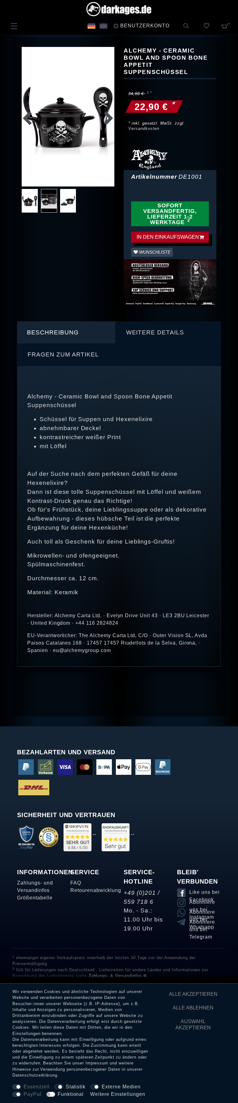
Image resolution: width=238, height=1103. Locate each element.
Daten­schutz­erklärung (34, 1075)
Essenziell (37, 1086)
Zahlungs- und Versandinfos (35, 886)
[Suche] (186, 26)
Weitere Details (155, 332)
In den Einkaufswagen (168, 237)
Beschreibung (53, 332)
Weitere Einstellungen (117, 1094)
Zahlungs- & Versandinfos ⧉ (118, 975)
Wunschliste (154, 252)
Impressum (97, 1063)
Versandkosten (143, 128)
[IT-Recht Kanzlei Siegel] (48, 836)
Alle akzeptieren (193, 994)
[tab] (66, 332)
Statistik (76, 1086)
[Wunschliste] (206, 26)
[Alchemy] (149, 159)
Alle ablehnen (193, 1007)
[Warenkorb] (225, 26)
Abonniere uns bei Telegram (202, 923)
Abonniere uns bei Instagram (202, 903)
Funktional (71, 1094)
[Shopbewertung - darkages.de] (77, 836)
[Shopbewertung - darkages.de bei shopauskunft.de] (115, 836)
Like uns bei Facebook (204, 893)
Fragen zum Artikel (63, 354)
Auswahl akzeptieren (193, 1024)
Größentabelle (34, 897)
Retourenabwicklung (95, 890)
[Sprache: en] (103, 26)
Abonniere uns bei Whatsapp (202, 913)
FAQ (75, 882)
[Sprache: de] (92, 26)
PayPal (33, 1094)
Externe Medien (121, 1086)
